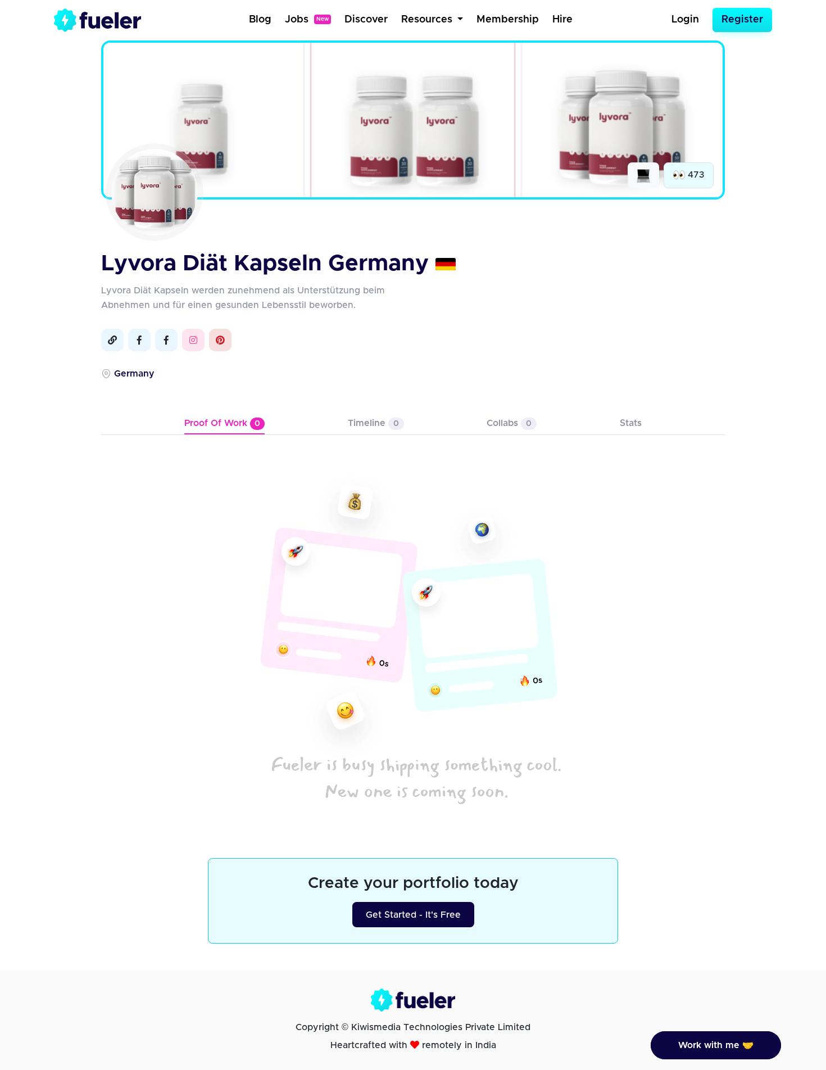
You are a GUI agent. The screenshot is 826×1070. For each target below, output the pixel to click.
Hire (562, 20)
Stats (631, 423)
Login (685, 20)
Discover (366, 20)
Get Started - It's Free (413, 914)
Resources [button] (428, 20)
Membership (507, 20)
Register (742, 20)
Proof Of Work (222, 423)
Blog (260, 20)
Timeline (373, 423)
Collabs (509, 423)
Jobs (307, 20)
